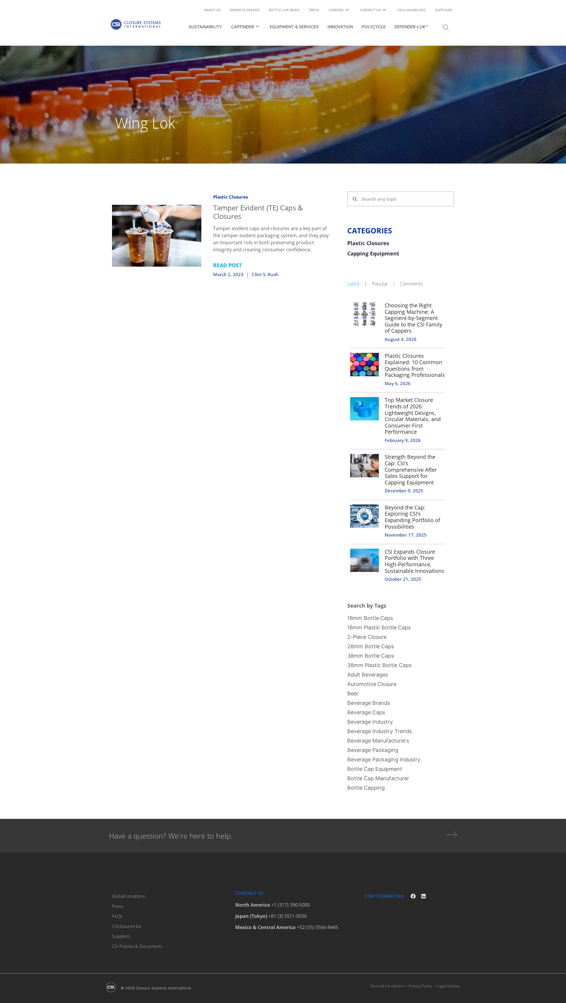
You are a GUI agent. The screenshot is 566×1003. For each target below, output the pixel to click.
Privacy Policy (420, 986)
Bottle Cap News (284, 10)
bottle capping (366, 788)
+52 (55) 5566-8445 (317, 927)
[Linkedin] (423, 896)
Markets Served (244, 10)
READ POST (227, 265)
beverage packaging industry (383, 759)
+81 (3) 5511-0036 (287, 916)
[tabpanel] (400, 441)
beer (353, 693)
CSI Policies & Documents (137, 946)
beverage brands (368, 703)
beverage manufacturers (378, 741)
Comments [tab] (411, 283)
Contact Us (370, 10)
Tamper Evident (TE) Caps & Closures (258, 212)
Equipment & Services (294, 26)
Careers (336, 10)
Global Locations (128, 896)
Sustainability (205, 26)
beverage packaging (372, 750)
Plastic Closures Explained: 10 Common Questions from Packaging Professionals (415, 365)
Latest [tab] (353, 283)
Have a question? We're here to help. (171, 836)
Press (314, 10)
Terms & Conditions (387, 986)
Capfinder (242, 26)
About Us (212, 10)
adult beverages (367, 675)
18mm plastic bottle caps (379, 627)
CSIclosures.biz (411, 10)
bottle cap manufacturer (378, 778)
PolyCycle (374, 26)
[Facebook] (413, 896)
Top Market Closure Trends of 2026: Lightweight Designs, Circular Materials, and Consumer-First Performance (413, 415)
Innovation (340, 26)
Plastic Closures (230, 197)
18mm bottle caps (370, 618)
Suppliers (443, 10)
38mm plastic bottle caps (379, 665)
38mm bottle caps (370, 656)
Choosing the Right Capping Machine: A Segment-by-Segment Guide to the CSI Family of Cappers (413, 318)
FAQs (117, 916)
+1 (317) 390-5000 (290, 905)
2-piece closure (366, 637)
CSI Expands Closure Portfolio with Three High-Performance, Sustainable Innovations (414, 561)
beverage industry (370, 722)
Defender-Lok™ (411, 26)
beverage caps (366, 712)
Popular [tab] (380, 283)
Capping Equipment (373, 253)
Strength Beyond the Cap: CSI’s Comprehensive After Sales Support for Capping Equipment (411, 469)
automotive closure (371, 684)
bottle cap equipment (374, 769)
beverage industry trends (379, 731)
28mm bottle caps (370, 646)
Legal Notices (448, 986)
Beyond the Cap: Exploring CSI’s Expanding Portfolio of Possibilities (412, 517)
